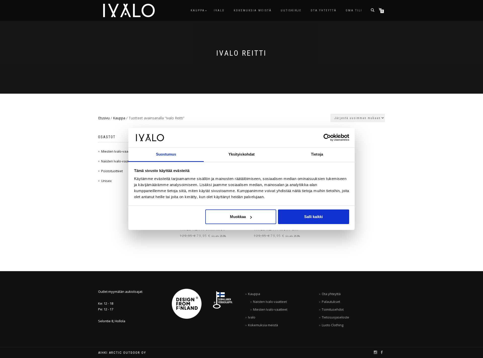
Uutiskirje (291, 10)
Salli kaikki (313, 216)
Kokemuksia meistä (253, 10)
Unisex (106, 180)
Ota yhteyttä (324, 10)
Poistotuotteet (112, 171)
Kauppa (198, 10)
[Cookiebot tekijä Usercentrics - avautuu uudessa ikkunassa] (327, 137)
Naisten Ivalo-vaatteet (118, 161)
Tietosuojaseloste (335, 317)
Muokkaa (238, 216)
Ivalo (219, 10)
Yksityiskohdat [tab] (241, 154)
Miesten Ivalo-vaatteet (118, 151)
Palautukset (331, 301)
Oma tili (354, 10)
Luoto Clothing (332, 325)
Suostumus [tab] (166, 154)
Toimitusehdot (333, 309)
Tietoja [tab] (317, 154)
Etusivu (104, 118)
